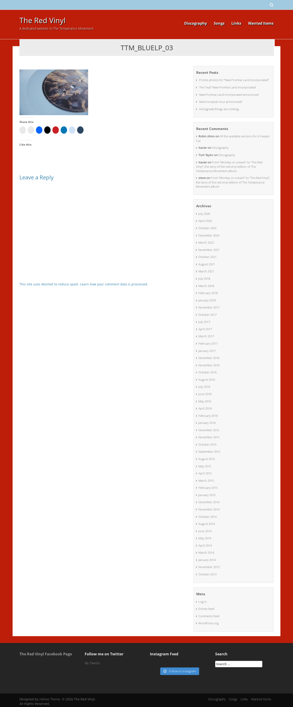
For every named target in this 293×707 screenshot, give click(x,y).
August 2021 (206, 264)
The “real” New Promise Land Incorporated (227, 87)
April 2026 (205, 221)
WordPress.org (208, 623)
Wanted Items (261, 23)
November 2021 (209, 250)
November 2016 (209, 365)
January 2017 (207, 351)
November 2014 (209, 509)
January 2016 (207, 423)
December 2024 (208, 235)
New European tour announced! (220, 102)
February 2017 (208, 343)
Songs (219, 23)
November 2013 (209, 567)
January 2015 (207, 495)
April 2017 (205, 329)
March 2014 (206, 552)
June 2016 (205, 394)
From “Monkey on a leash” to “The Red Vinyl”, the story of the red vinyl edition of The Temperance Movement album (229, 166)
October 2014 (207, 517)
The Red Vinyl (42, 20)
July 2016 (204, 387)
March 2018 (206, 286)
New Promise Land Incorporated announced (229, 95)
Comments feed (209, 616)
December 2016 (208, 358)
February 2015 (208, 488)
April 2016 (205, 408)
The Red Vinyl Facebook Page (45, 653)
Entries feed (206, 609)
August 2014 (206, 524)
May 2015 (204, 466)
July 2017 (204, 322)
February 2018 (208, 293)
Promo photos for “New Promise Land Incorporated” (234, 80)
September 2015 (209, 451)
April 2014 (205, 545)
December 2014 (208, 502)
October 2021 (207, 257)
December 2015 (208, 430)
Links (236, 23)
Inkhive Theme (49, 699)
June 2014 (205, 531)
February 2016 (208, 416)
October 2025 (207, 228)
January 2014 (207, 560)
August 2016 (206, 379)
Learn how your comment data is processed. (114, 284)
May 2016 (204, 401)
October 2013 (207, 574)
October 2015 (207, 444)
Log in (202, 602)
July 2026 (204, 214)
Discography (195, 23)
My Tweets (92, 663)
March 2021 (206, 271)
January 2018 (207, 300)
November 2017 (209, 307)
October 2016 (207, 372)
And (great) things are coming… (220, 109)
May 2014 (204, 538)
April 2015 (205, 473)
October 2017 (207, 315)
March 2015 (206, 480)
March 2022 (206, 242)
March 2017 (206, 336)
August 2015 (206, 459)
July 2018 (204, 278)
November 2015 (209, 437)
